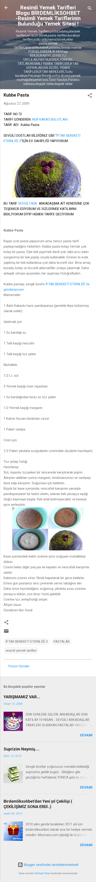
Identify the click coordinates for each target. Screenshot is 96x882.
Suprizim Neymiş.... (22, 749)
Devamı (86, 735)
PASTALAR (62, 642)
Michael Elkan (42, 873)
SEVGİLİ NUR (27, 203)
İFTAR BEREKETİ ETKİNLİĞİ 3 (27, 642)
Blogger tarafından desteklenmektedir (51, 865)
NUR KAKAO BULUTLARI (50, 119)
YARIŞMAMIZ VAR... (22, 696)
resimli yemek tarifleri (21, 651)
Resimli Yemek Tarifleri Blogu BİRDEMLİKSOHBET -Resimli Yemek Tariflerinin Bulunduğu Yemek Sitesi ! (48, 15)
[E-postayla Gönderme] (6, 633)
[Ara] (89, 9)
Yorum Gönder (18, 666)
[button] (89, 96)
